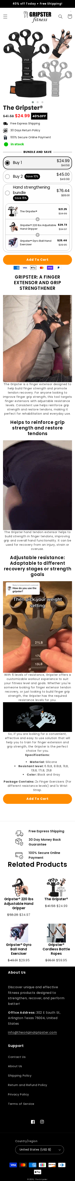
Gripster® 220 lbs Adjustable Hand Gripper (18, 903)
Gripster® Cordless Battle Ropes (56, 949)
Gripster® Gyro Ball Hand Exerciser (18, 949)
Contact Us (17, 1057)
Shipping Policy (19, 1076)
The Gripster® (56, 899)
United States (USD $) (35, 1150)
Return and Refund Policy (27, 1085)
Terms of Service (21, 1104)
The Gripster (41, 1179)
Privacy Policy (18, 1094)
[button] (5, 16)
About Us (15, 1066)
